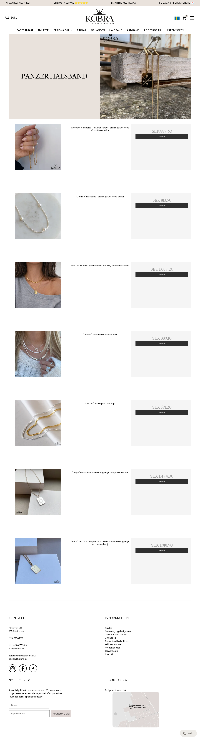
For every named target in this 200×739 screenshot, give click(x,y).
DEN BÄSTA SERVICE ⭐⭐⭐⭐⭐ (71, 2)
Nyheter (43, 30)
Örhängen (98, 30)
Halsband (115, 30)
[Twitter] (33, 668)
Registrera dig (61, 713)
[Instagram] (12, 668)
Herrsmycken (175, 30)
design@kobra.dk (18, 658)
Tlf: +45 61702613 (18, 645)
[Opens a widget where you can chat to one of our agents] (188, 733)
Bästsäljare (25, 30)
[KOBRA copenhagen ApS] (99, 16)
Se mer (161, 136)
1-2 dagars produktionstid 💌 (176, 2)
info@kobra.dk (16, 648)
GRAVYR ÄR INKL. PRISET (18, 2)
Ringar (81, 30)
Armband (133, 30)
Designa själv (62, 30)
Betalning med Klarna (123, 2)
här (125, 690)
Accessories (152, 30)
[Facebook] (23, 668)
